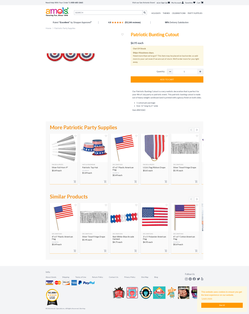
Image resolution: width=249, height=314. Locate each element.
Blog (156, 277)
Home (48, 28)
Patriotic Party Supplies (64, 28)
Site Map (144, 277)
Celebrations (179, 13)
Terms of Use (80, 277)
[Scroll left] (191, 130)
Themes (166, 13)
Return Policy (97, 277)
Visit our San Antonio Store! (143, 2)
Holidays (156, 13)
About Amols (51, 277)
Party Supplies (195, 13)
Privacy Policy (129, 277)
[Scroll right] (197, 130)
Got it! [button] (222, 305)
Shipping (65, 277)
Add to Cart (167, 79)
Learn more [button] (207, 298)
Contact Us (113, 277)
